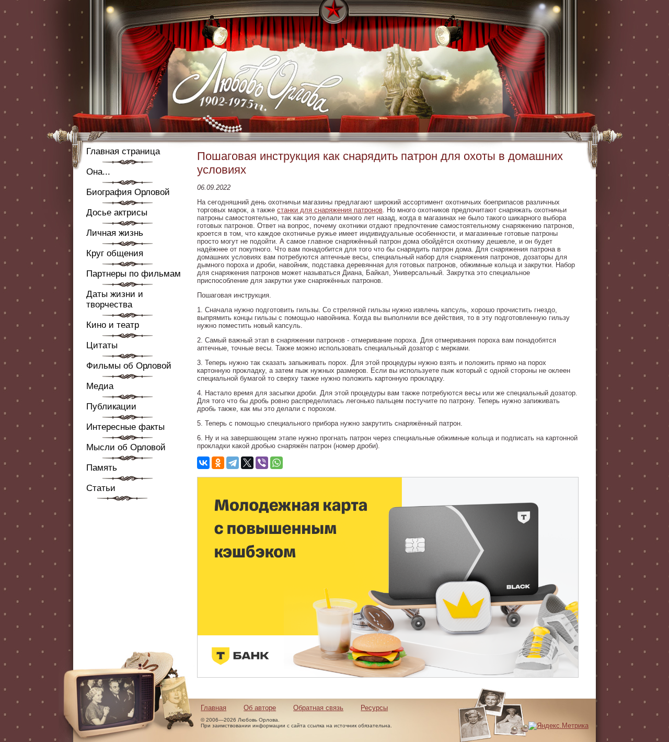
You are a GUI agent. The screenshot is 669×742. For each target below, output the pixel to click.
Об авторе (260, 708)
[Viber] (262, 462)
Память (101, 468)
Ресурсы (374, 708)
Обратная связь (318, 708)
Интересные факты (125, 427)
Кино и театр (112, 325)
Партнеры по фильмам (133, 274)
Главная (213, 708)
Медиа (99, 386)
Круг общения (114, 253)
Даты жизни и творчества (114, 299)
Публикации (111, 407)
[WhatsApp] (276, 462)
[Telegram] (232, 462)
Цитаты (102, 345)
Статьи (101, 488)
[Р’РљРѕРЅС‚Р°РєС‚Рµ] (203, 462)
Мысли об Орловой (126, 447)
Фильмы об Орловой (128, 366)
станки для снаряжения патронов (330, 210)
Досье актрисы (116, 213)
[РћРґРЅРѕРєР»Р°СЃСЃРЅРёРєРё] (218, 462)
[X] (247, 462)
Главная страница (123, 151)
